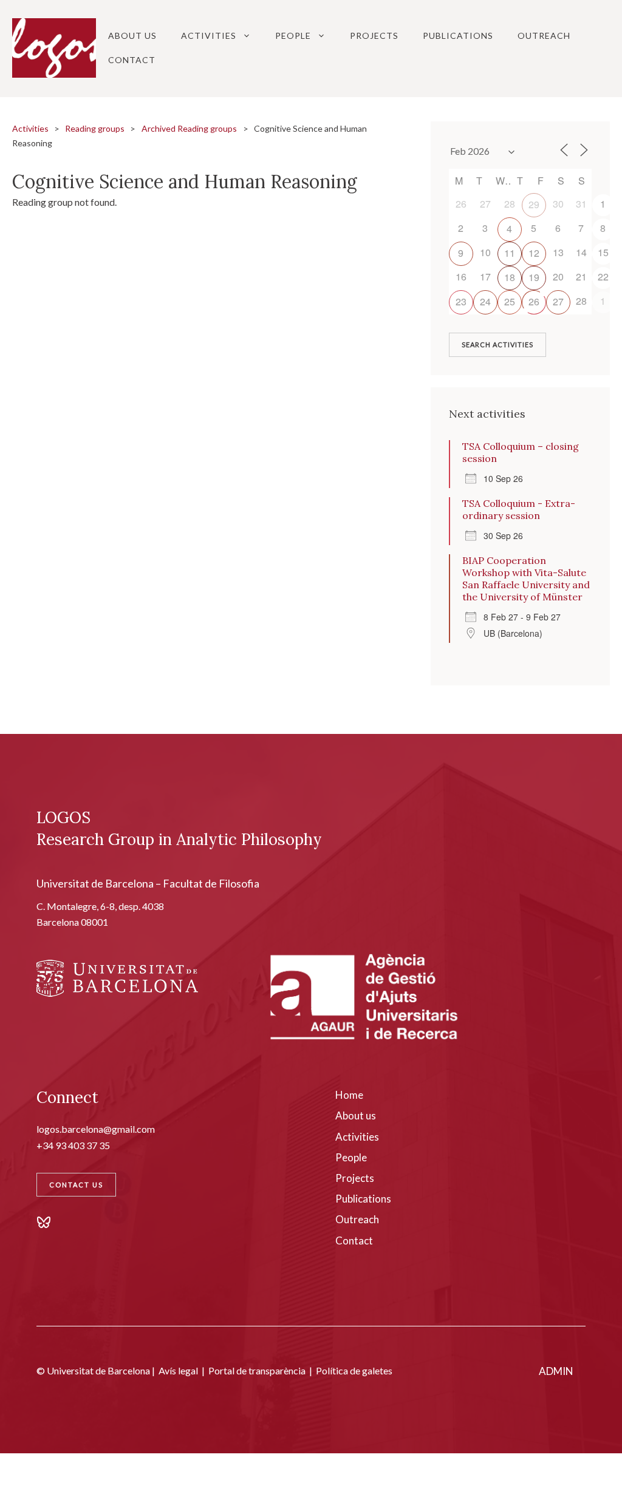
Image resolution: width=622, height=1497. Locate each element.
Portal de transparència (257, 1370)
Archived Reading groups (189, 128)
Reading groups (95, 128)
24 (485, 301)
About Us (132, 35)
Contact (132, 60)
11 (509, 253)
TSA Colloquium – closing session (520, 452)
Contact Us (76, 1185)
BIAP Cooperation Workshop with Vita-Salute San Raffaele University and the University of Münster (526, 578)
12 (533, 253)
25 (509, 301)
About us (355, 1115)
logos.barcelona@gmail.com (95, 1129)
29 (533, 204)
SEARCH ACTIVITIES (497, 344)
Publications (458, 35)
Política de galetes (354, 1370)
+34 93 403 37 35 (73, 1145)
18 (509, 277)
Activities (208, 35)
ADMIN (556, 1371)
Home (349, 1094)
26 (533, 301)
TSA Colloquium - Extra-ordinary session (518, 509)
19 (533, 277)
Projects (374, 35)
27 (558, 301)
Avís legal (178, 1370)
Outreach (544, 35)
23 (461, 301)
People (293, 35)
